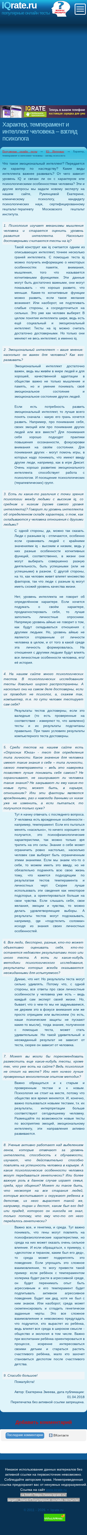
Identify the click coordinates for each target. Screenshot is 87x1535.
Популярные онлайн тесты (19, 151)
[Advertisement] (43, 61)
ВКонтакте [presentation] (60, 1435)
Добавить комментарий (43, 1422)
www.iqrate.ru (56, 1490)
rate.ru (19, 5)
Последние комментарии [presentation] (25, 1435)
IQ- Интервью (55, 151)
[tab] (25, 1435)
